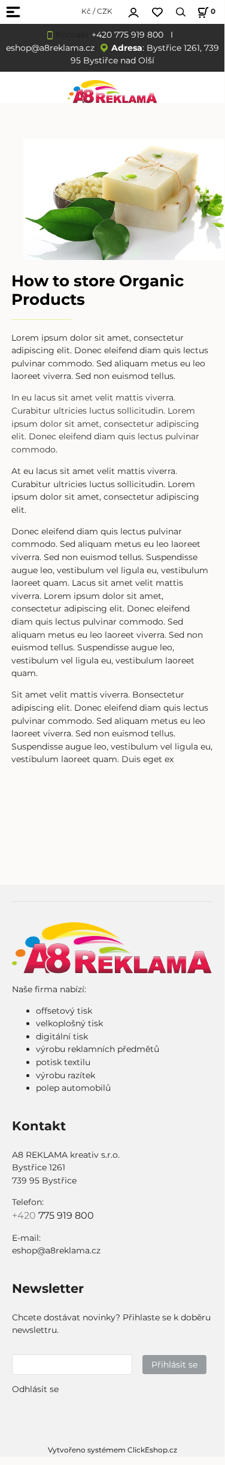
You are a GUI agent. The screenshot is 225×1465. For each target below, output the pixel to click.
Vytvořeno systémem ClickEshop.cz (112, 1449)
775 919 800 (66, 1215)
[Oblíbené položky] (157, 12)
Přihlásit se (174, 1364)
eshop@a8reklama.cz (50, 47)
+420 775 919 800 (127, 34)
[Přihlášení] (133, 11)
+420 (25, 1215)
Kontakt (72, 34)
